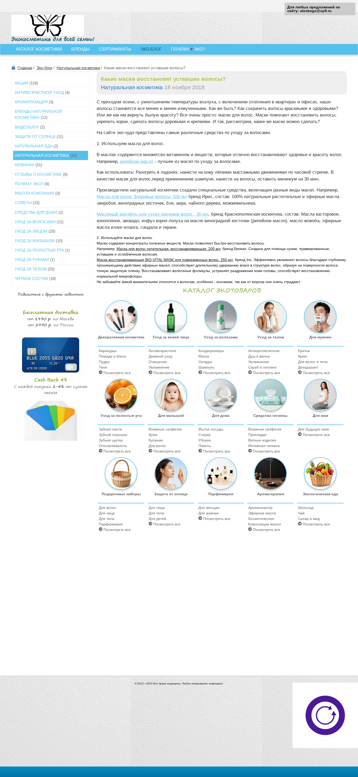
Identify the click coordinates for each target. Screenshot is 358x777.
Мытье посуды (210, 429)
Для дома (221, 415)
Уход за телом (270, 337)
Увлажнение (159, 367)
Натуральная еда (36, 146)
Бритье (304, 351)
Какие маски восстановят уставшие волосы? (163, 79)
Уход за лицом (35, 231)
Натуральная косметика (78, 68)
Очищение (158, 362)
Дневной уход (160, 356)
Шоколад (305, 507)
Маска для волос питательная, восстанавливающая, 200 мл (168, 249)
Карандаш (107, 351)
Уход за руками (35, 259)
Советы (27, 202)
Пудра (104, 362)
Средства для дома (39, 212)
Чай (301, 513)
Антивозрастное (162, 351)
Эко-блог (44, 68)
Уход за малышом (39, 240)
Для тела (106, 519)
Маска (203, 356)
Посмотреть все (116, 373)
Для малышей (171, 415)
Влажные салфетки (165, 429)
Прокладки (257, 435)
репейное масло (136, 161)
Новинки (28, 165)
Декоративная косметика (121, 337)
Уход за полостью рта (121, 415)
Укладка (205, 362)
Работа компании (37, 193)
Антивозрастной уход (42, 92)
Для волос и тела (313, 362)
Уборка (204, 440)
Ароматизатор (260, 507)
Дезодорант (308, 367)
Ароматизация (34, 102)
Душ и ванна (259, 356)
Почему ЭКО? (32, 184)
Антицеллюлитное (264, 351)
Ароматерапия (270, 494)
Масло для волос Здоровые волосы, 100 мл (142, 196)
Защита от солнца (171, 494)
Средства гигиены (270, 415)
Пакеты (204, 446)
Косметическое (261, 519)
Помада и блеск (112, 356)
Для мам (320, 415)
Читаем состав (35, 278)
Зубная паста (110, 429)
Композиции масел (264, 524)
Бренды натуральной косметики (38, 114)
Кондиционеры (211, 351)
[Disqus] (222, 600)
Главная (25, 68)
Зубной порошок (113, 435)
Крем (302, 356)
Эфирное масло (262, 513)
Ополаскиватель (113, 446)
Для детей (157, 519)
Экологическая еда (320, 494)
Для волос (157, 446)
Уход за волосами (221, 337)
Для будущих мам (313, 429)
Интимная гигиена (264, 446)
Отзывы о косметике (41, 174)
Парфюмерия (111, 524)
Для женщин (209, 507)
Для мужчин (320, 337)
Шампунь (206, 367)
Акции (26, 83)
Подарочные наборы (121, 494)
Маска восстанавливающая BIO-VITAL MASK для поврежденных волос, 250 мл (165, 260)
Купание (156, 440)
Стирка (204, 435)
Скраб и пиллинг (262, 367)
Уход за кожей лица (171, 337)
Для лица (107, 513)
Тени (103, 367)
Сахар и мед (309, 519)
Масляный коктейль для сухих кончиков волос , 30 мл (152, 214)
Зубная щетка (111, 440)
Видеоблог (30, 127)
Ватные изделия (262, 440)
